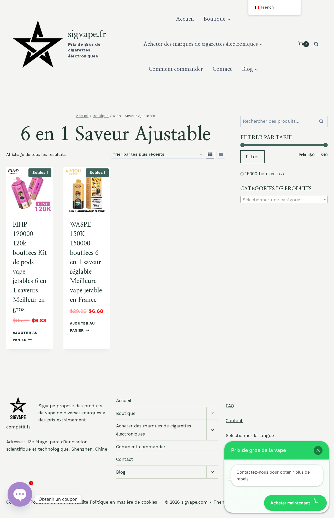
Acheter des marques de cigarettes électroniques (153, 430)
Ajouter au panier (25, 336)
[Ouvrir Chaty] (20, 499)
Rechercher (323, 121)
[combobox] (284, 199)
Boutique (125, 413)
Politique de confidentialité (59, 502)
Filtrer (252, 156)
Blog (121, 472)
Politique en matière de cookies (123, 502)
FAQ (230, 405)
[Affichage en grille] (210, 154)
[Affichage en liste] (221, 154)
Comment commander (176, 69)
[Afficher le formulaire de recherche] (316, 44)
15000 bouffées (261, 173)
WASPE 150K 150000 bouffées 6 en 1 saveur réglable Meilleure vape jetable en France (86, 262)
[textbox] (284, 199)
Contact (222, 69)
